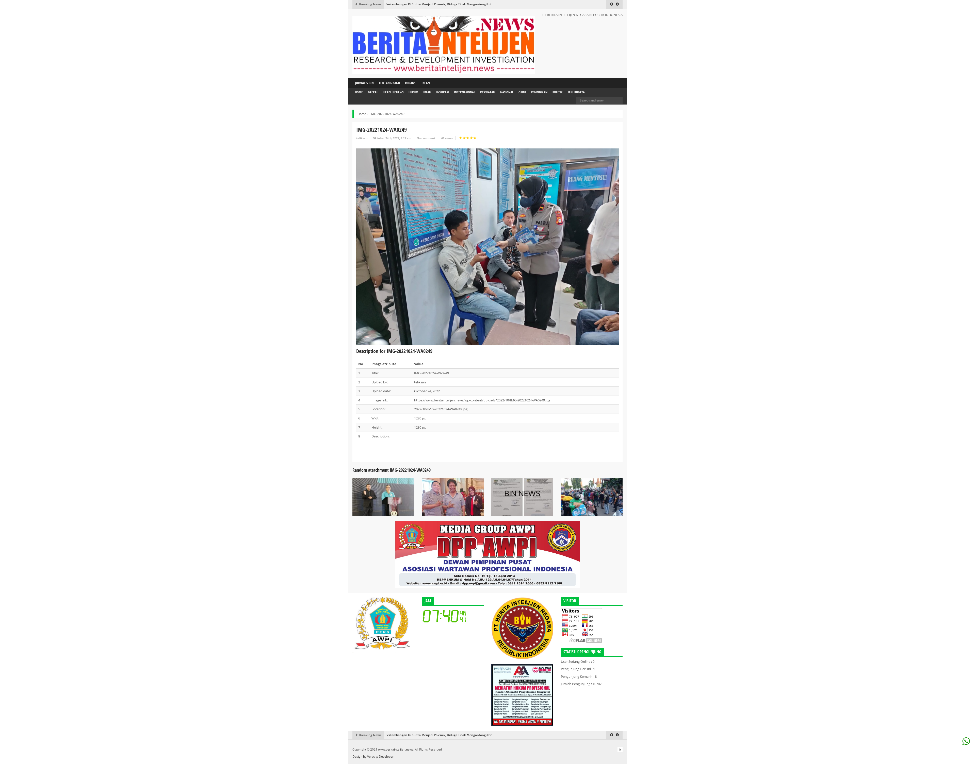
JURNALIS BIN (364, 82)
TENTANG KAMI (389, 82)
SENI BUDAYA (576, 92)
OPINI (522, 92)
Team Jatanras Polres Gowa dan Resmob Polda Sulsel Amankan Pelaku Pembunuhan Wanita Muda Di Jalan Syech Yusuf (472, 4)
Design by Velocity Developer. (373, 756)
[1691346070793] (453, 497)
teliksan (361, 138)
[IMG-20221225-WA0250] (383, 497)
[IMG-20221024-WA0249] (487, 246)
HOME (359, 92)
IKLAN (425, 82)
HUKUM (413, 92)
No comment (426, 138)
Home (362, 114)
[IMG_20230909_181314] (522, 497)
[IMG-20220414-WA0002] (592, 497)
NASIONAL (506, 92)
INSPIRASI (442, 92)
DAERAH (373, 92)
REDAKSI (410, 82)
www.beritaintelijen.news (395, 749)
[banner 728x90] (487, 554)
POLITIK (557, 92)
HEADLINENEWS (393, 92)
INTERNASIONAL (464, 92)
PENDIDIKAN (539, 92)
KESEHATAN (487, 92)
